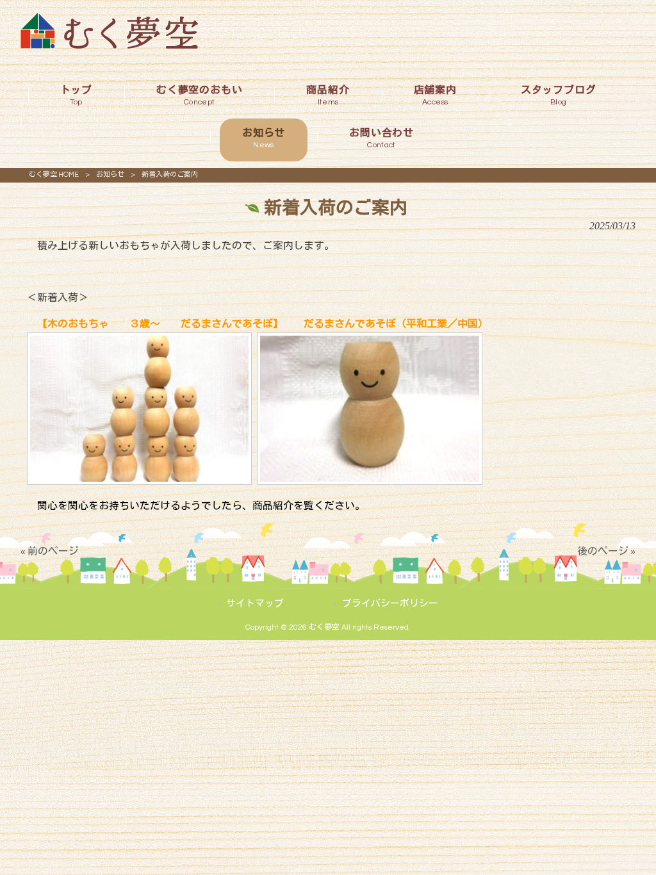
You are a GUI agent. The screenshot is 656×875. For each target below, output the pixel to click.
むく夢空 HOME (54, 174)
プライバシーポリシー (390, 604)
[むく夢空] (109, 45)
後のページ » (606, 551)
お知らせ (110, 174)
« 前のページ (49, 551)
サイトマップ (255, 604)
